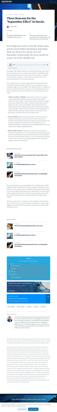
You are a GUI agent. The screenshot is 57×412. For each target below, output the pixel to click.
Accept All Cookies (33, 409)
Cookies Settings (22, 409)
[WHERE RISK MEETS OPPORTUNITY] (28, 287)
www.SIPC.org (28, 372)
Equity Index (20, 306)
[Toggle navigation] (55, 2)
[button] (55, 397)
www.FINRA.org (36, 370)
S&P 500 (36, 306)
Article (43, 306)
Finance (29, 306)
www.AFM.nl (27, 378)
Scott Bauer (11, 306)
